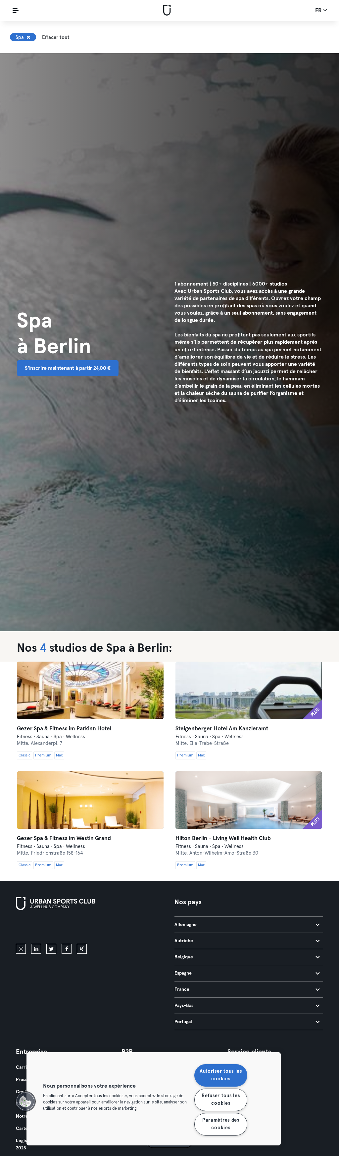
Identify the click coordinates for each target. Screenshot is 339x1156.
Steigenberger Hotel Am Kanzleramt (221, 729)
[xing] (82, 949)
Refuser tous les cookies (221, 1100)
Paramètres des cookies (220, 1124)
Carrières (26, 1067)
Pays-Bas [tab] (183, 1005)
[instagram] (21, 949)
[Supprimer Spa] (28, 37)
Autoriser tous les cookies (221, 1075)
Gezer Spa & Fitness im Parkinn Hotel (64, 729)
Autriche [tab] (183, 941)
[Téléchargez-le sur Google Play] (87, 928)
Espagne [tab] (183, 973)
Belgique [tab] (183, 957)
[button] (25, 1101)
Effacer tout (56, 37)
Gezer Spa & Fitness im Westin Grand (64, 838)
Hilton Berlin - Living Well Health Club (223, 838)
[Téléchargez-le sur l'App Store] (38, 928)
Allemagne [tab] (185, 924)
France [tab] (181, 989)
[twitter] (51, 949)
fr (319, 11)
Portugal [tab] (183, 1022)
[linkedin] (36, 949)
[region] (153, 1098)
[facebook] (67, 949)
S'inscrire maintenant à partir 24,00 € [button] (68, 368)
